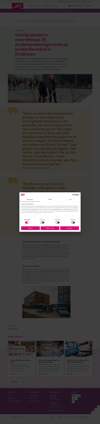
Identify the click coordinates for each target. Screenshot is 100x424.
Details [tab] (50, 199)
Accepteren (69, 228)
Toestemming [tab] (29, 199)
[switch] (42, 222)
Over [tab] (70, 199)
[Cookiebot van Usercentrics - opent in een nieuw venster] (73, 195)
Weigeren (30, 228)
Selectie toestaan (50, 228)
